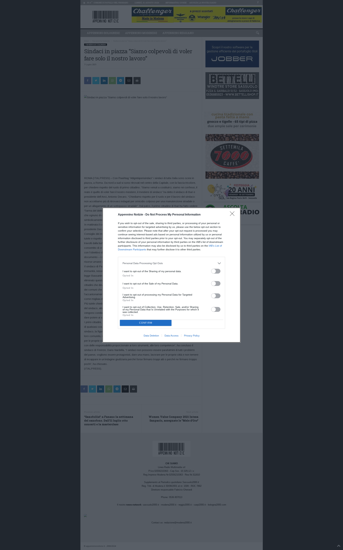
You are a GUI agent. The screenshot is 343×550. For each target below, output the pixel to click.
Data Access (171, 335)
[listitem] (171, 263)
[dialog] (171, 275)
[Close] (233, 214)
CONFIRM (145, 322)
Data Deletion (151, 335)
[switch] (215, 271)
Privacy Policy (192, 335)
